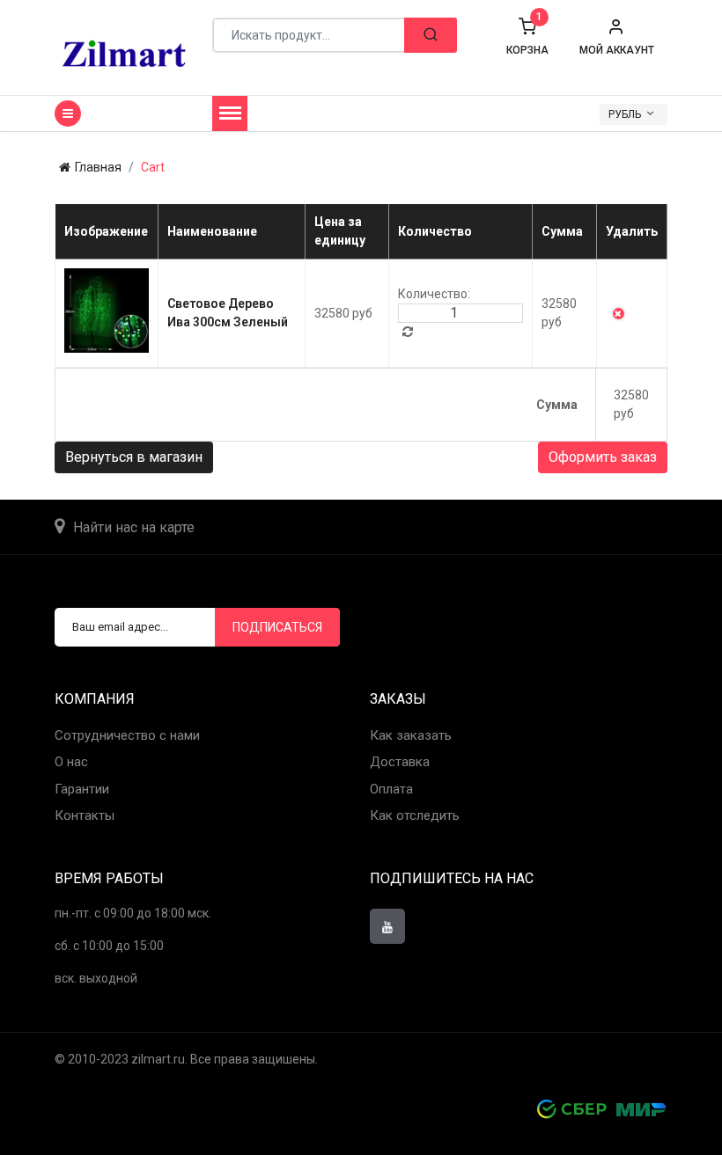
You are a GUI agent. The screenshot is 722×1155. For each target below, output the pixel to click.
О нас (71, 762)
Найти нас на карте (134, 527)
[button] (616, 37)
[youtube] (387, 926)
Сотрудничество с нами (127, 735)
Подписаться (277, 627)
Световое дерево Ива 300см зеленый (227, 312)
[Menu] (229, 113)
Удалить (618, 313)
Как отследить (415, 815)
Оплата (391, 789)
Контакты (84, 815)
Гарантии (82, 789)
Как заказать (411, 735)
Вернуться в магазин (134, 457)
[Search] (430, 35)
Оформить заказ (603, 457)
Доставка (400, 762)
